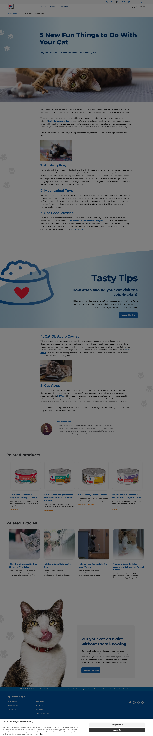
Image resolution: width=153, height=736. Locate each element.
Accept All (117, 730)
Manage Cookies (117, 725)
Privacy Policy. (38, 734)
